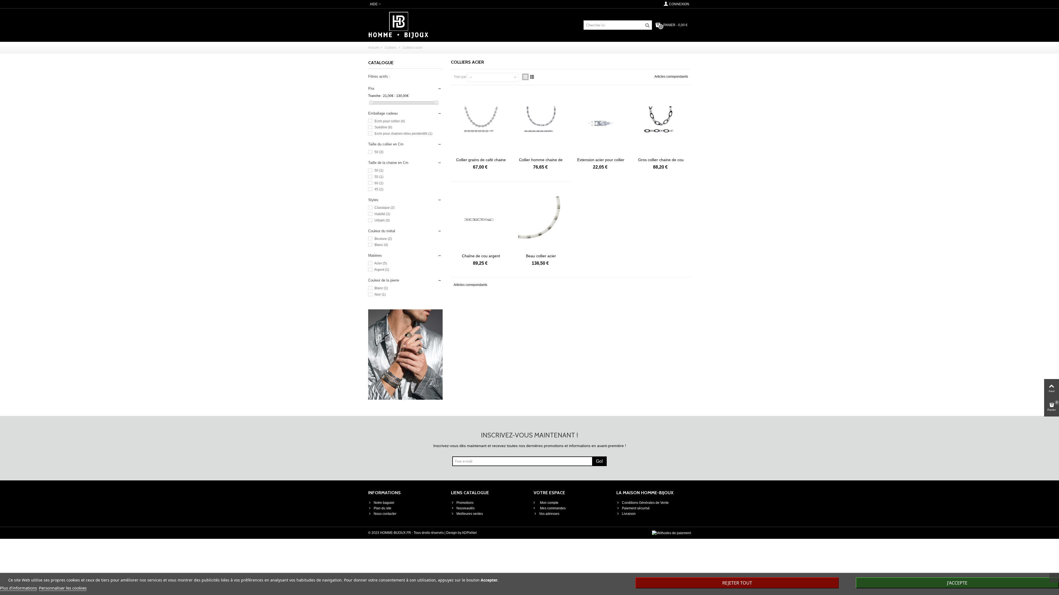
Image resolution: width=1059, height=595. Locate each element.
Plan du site (382, 508)
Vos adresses (549, 514)
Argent (381, 270)
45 (379, 189)
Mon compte (548, 503)
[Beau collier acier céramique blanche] (541, 219)
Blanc (381, 245)
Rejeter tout (737, 583)
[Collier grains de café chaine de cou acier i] (481, 123)
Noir (380, 294)
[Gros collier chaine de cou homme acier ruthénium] (661, 123)
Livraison (629, 514)
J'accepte (957, 583)
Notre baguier (384, 503)
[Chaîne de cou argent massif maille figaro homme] (481, 219)
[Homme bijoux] (398, 25)
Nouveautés (465, 508)
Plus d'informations (18, 588)
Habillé (382, 214)
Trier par (460, 77)
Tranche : (375, 96)
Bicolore (383, 239)
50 (379, 152)
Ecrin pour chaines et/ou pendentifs (403, 134)
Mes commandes (552, 508)
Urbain (382, 220)
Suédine (383, 127)
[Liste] (532, 77)
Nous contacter (385, 514)
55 (379, 177)
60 (379, 183)
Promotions (465, 503)
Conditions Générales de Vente (645, 503)
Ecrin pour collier (390, 121)
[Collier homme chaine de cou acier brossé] (541, 123)
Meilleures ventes (469, 514)
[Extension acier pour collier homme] (601, 123)
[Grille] (525, 77)
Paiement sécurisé (636, 508)
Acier (380, 263)
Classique (385, 208)
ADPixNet (469, 533)
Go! (599, 461)
